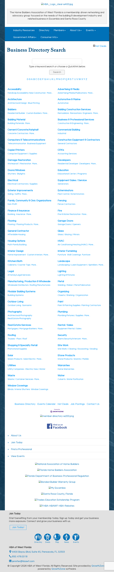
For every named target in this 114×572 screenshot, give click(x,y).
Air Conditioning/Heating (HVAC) (72, 245)
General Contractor (18, 231)
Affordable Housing (16, 234)
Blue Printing (34, 103)
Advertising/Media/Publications (72, 93)
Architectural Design (17, 103)
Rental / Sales (65, 325)
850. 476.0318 (19, 556)
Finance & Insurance (19, 210)
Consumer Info (49, 37)
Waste (11, 375)
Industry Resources (24, 30)
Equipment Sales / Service (72, 180)
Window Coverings (18, 385)
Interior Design (16, 251)
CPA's (61, 150)
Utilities (12, 365)
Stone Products (66, 355)
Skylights (21, 174)
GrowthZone (98, 566)
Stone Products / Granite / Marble (73, 359)
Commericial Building (69, 130)
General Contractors (67, 144)
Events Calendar (46, 404)
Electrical (13, 180)
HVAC (61, 241)
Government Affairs (24, 37)
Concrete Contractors (18, 133)
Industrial (62, 133)
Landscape (64, 261)
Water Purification (75, 379)
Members (59, 30)
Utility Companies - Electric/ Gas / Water (26, 369)
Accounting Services (67, 154)
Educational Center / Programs (72, 174)
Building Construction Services (74, 109)
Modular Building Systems (21, 291)
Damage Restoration (19, 160)
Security (62, 335)
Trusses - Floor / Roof (17, 339)
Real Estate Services (19, 325)
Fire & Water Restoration (69, 214)
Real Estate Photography (19, 318)
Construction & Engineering (70, 123)
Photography (15, 312)
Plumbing (63, 312)
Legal (11, 271)
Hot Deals (100, 46)
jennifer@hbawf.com (23, 561)
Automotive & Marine (69, 99)
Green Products (15, 359)
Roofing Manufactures (40, 285)
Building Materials (16, 123)
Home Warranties (66, 369)
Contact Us (93, 404)
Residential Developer (68, 164)
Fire (60, 210)
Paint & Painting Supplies (69, 305)
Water (61, 375)
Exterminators (65, 190)
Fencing (62, 200)
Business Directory (25, 404)
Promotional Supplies (17, 349)
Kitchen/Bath (15, 261)
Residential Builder (16, 113)
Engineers (87, 113)
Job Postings (77, 404)
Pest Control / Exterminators (71, 194)
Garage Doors (65, 221)
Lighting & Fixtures (66, 275)
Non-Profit (12, 204)
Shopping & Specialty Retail (22, 345)
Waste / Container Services (20, 379)
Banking (11, 214)
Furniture (62, 255)
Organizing (63, 291)
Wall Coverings (74, 255)
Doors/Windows (16, 170)
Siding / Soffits (14, 194)
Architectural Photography (20, 315)
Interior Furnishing (67, 251)
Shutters (12, 174)
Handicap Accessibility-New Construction (27, 93)
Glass (61, 231)
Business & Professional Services (76, 119)
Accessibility (14, 89)
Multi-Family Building (17, 245)
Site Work (63, 345)
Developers (64, 160)
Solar (10, 355)
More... (50, 93)
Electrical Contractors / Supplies (22, 184)
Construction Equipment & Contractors (79, 140)
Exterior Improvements (20, 190)
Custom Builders (34, 113)
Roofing (12, 335)
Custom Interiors (34, 255)
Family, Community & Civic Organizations (29, 200)
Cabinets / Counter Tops (19, 265)
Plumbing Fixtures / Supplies (70, 315)
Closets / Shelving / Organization (73, 295)
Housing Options (16, 241)
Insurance (20, 214)
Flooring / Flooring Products (20, 224)
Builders (12, 109)
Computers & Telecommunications (26, 140)
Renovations (76, 113)
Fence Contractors (66, 204)
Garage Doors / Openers (69, 224)
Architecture (15, 99)
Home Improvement (17, 255)
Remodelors (63, 113)
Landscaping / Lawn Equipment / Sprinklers (77, 265)
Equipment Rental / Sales (69, 329)
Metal (61, 281)
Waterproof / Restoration (19, 164)
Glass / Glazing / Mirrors (68, 234)
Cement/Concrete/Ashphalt (23, 130)
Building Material (16, 119)
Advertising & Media (68, 89)
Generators (63, 184)
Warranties (64, 365)
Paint (60, 301)
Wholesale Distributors (18, 285)
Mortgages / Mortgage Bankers (22, 329)
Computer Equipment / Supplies (22, 154)
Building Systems (15, 295)
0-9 (28, 79)
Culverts (61, 379)
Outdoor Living (15, 301)
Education (63, 170)
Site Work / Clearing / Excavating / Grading (77, 349)
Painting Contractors (91, 305)
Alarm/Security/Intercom (69, 339)
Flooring (12, 221)
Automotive (63, 103)
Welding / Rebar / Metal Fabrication (74, 285)
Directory (44, 30)
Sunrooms (26, 305)
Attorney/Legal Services (19, 275)
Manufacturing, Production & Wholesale (29, 281)
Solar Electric (29, 359)
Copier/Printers (16, 150)
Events (90, 30)
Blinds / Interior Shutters (19, 389)
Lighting (62, 271)
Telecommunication (17, 144)
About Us (75, 30)
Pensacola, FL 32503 (38, 552)
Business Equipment (36, 144)
